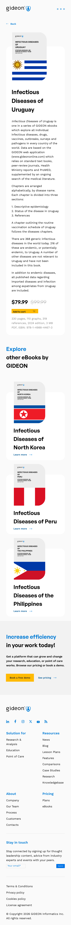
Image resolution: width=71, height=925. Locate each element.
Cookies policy (16, 898)
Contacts (12, 824)
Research (48, 776)
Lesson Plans (51, 752)
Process (11, 812)
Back (13, 23)
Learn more (20, 454)
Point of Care (15, 756)
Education (13, 750)
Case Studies (51, 770)
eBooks (47, 806)
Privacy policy (15, 892)
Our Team (12, 806)
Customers (13, 818)
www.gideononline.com (28, 156)
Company (12, 800)
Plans (46, 800)
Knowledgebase (53, 782)
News (46, 739)
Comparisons (51, 764)
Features (48, 758)
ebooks (52, 125)
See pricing (45, 677)
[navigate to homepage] (18, 8)
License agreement (19, 905)
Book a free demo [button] (20, 677)
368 (27, 238)
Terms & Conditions (19, 886)
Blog (45, 745)
